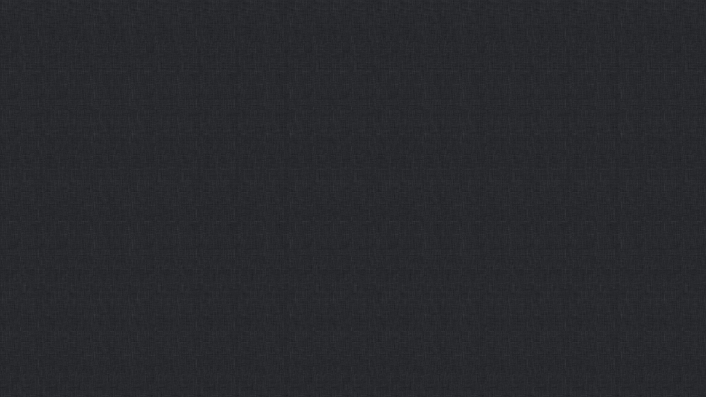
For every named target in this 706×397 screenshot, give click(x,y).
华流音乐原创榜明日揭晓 (395, 38)
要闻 (206, 22)
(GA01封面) (399, 22)
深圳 (208, 36)
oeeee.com (378, 226)
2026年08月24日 (473, 22)
